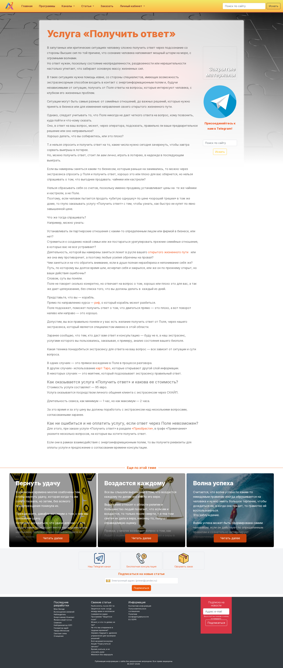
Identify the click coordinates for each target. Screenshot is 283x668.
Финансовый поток (63, 620)
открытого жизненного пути (168, 252)
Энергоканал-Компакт (64, 617)
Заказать (107, 6)
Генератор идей (61, 628)
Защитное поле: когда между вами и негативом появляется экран (102, 611)
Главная (26, 6)
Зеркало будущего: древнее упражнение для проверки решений (104, 635)
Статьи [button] (86, 6)
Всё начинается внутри (102, 641)
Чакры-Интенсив (61, 630)
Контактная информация (139, 606)
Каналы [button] (67, 6)
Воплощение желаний (64, 612)
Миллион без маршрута (102, 654)
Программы (47, 6)
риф (97, 302)
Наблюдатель (60, 614)
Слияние (58, 622)
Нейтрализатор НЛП (63, 625)
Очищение (59, 636)
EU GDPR (132, 619)
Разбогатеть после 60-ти (102, 606)
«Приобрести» (142, 428)
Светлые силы (60, 633)
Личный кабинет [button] (131, 6)
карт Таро (103, 368)
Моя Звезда (59, 609)
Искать (273, 6)
